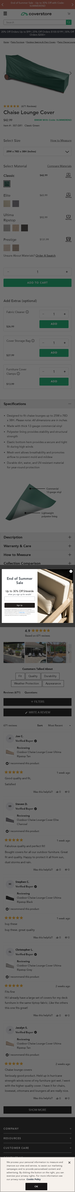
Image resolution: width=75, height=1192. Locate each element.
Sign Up (19, 605)
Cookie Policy (33, 1179)
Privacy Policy (22, 612)
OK (36, 1186)
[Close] (69, 1162)
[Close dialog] (71, 571)
